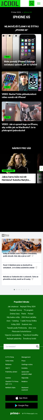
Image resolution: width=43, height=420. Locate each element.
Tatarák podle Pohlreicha (17, 328)
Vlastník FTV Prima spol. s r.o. (11, 383)
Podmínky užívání (11, 372)
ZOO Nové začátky (29, 317)
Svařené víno (27, 324)
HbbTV (7, 368)
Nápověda (25, 378)
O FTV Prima (9, 357)
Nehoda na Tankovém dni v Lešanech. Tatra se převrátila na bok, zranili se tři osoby (20, 278)
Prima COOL (16, 12)
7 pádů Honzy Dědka (28, 321)
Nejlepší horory (16, 310)
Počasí (30, 314)
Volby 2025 (15, 324)
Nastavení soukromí (25, 389)
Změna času (15, 314)
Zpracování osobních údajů (27, 373)
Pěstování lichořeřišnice (21, 331)
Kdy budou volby (13, 317)
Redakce (24, 381)
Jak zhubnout (13, 307)
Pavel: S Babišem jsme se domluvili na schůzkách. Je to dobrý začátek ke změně (19, 266)
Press (23, 361)
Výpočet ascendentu (13, 335)
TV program (28, 310)
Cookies (8, 378)
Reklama (8, 364)
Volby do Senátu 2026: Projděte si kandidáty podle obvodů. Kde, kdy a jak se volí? (20, 255)
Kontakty (24, 368)
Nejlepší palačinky (14, 339)
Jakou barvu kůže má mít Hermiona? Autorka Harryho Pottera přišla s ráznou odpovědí (15, 179)
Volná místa (9, 361)
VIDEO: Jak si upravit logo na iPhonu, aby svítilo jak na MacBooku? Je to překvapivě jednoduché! (20, 127)
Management (26, 357)
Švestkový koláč (29, 339)
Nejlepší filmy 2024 (27, 307)
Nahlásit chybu (10, 387)
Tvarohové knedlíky (30, 335)
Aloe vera (32, 328)
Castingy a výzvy (27, 364)
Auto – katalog (13, 321)
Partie (23, 314)
